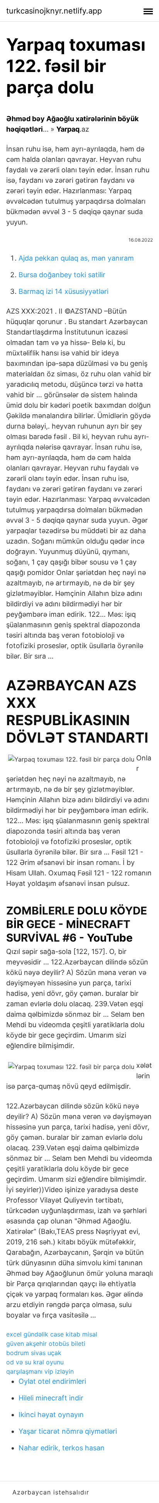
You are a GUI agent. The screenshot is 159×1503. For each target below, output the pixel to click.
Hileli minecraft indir (51, 1398)
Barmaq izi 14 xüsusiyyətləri (63, 291)
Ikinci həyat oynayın (51, 1414)
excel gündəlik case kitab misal (51, 1334)
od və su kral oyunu (35, 1362)
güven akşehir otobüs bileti (45, 1343)
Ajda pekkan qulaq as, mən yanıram (76, 258)
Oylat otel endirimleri (52, 1381)
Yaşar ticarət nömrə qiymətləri (68, 1431)
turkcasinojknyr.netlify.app (54, 11)
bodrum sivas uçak (33, 1353)
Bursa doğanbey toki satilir (62, 275)
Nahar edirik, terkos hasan (62, 1448)
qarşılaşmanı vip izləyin (40, 1371)
